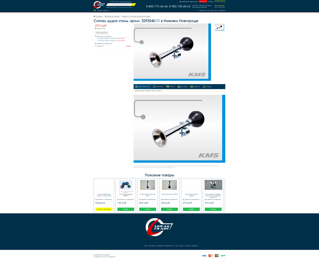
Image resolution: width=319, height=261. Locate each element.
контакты (222, 10)
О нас (176, 246)
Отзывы (128, 46)
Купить (125, 209)
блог (216, 10)
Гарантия (202, 10)
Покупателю (168, 246)
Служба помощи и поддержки (105, 257)
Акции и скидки (184, 246)
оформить (203, 1)
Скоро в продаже (104, 209)
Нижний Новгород (125, 1)
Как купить (210, 10)
